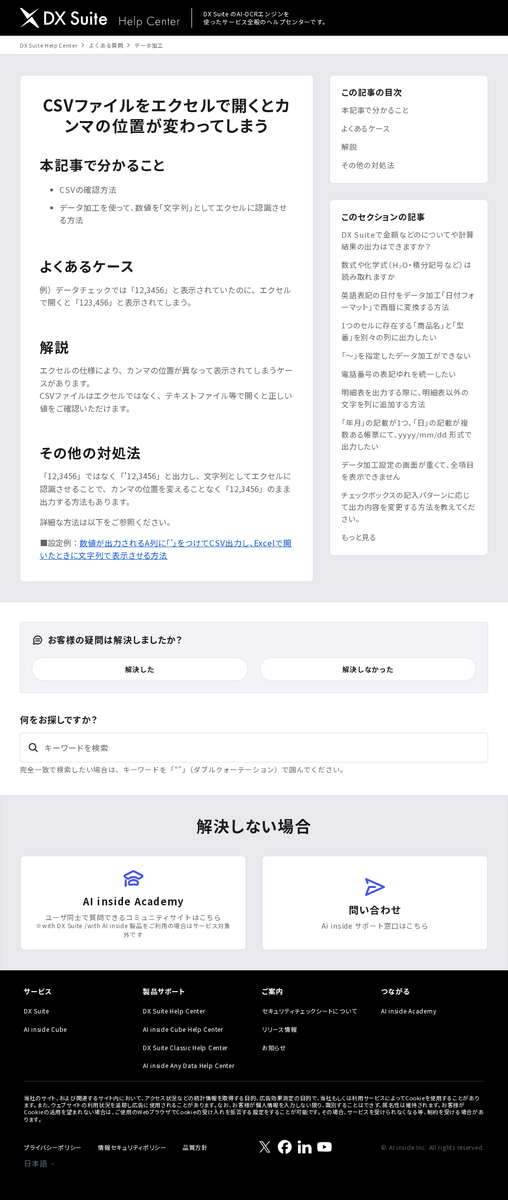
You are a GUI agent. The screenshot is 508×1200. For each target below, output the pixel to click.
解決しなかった (368, 669)
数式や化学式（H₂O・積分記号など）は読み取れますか (406, 270)
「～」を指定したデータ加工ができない (406, 355)
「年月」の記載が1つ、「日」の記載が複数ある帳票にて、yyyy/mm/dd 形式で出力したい (406, 434)
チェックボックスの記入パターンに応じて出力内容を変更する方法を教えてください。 (408, 507)
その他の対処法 (368, 165)
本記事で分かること (375, 110)
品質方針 (195, 1147)
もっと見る (359, 537)
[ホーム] (100, 19)
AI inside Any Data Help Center (189, 1065)
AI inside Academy (408, 1011)
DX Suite (36, 1011)
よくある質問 (106, 45)
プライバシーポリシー (53, 1147)
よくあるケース (365, 128)
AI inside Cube (45, 1029)
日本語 (37, 1163)
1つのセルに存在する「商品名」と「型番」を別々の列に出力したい (402, 331)
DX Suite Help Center (48, 45)
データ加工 (148, 45)
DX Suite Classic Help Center (185, 1047)
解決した (139, 669)
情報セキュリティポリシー (132, 1147)
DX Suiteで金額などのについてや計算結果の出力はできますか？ (407, 240)
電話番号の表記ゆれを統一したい (398, 374)
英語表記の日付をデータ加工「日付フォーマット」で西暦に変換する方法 (408, 301)
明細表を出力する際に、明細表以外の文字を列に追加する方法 (405, 398)
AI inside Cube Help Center (183, 1029)
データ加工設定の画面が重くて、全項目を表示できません (407, 470)
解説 (349, 146)
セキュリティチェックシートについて (309, 1011)
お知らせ (274, 1047)
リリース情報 (279, 1029)
